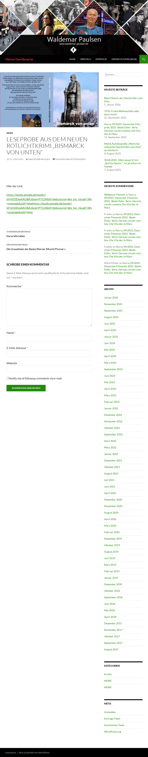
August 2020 (111, 512)
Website (11, 363)
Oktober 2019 (112, 545)
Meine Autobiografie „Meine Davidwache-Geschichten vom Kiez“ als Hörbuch (122, 147)
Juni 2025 (109, 323)
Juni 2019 (109, 558)
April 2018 (110, 616)
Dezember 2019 (113, 538)
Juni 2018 (109, 603)
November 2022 (113, 421)
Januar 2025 (111, 336)
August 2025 (111, 317)
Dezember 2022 (113, 414)
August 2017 (111, 649)
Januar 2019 (111, 577)
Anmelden (110, 712)
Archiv (108, 674)
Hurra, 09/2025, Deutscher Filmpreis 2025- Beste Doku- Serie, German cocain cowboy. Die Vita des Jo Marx (122, 129)
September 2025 (113, 310)
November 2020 (113, 506)
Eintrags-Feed (112, 718)
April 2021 (110, 493)
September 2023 (113, 369)
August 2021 (111, 473)
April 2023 (110, 388)
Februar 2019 (111, 571)
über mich (85, 59)
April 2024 (110, 356)
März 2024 (110, 362)
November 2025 (113, 304)
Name (11, 332)
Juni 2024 (109, 343)
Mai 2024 (109, 349)
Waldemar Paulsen (39, 159)
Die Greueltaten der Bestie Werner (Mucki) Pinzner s (36, 247)
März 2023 (110, 395)
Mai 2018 (109, 610)
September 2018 (113, 597)
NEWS (9, 133)
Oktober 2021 (112, 466)
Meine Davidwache (19, 59)
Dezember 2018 (113, 584)
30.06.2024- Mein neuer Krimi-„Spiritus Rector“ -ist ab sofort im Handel (122, 163)
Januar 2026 (111, 297)
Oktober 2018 (112, 590)
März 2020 (110, 525)
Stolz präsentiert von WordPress (34, 752)
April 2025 (110, 330)
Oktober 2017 (112, 636)
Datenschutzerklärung (124, 59)
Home (72, 59)
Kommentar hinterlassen (71, 159)
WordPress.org (112, 731)
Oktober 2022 (112, 427)
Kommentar (14, 286)
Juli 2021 (109, 479)
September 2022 (113, 434)
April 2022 (110, 440)
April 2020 (110, 519)
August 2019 (111, 551)
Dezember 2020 (113, 499)
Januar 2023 (111, 408)
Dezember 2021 (113, 460)
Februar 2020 (111, 532)
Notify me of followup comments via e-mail (35, 378)
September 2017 (113, 642)
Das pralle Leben (18, 233)
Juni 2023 (109, 375)
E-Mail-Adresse (17, 348)
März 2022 (110, 447)
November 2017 (113, 629)
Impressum (101, 59)
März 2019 (110, 564)
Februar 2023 (111, 401)
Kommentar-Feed (114, 725)
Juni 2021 (109, 486)
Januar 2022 (111, 453)
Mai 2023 (109, 382)
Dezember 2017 (113, 623)
